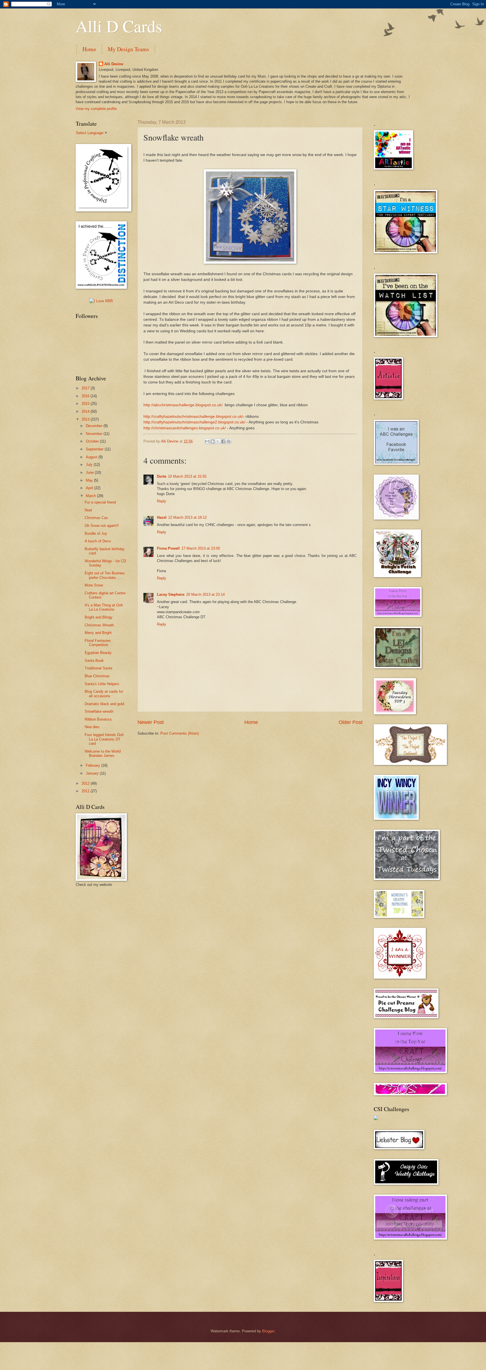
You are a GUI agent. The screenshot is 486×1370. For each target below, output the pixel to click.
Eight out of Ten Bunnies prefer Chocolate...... (105, 575)
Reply (161, 501)
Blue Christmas (97, 676)
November (95, 434)
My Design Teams (128, 49)
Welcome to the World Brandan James (103, 753)
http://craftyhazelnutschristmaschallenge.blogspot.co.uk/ (193, 416)
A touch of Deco (98, 541)
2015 (86, 403)
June (90, 472)
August (92, 457)
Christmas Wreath (99, 625)
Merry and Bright (98, 633)
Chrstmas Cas (96, 518)
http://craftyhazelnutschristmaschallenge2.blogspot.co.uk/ (194, 422)
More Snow (94, 585)
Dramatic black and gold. (105, 704)
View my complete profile (96, 109)
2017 (86, 388)
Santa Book (94, 660)
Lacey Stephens (170, 594)
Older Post (351, 722)
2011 (86, 791)
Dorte (161, 476)
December (95, 426)
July (90, 464)
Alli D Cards (119, 26)
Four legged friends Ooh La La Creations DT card (104, 739)
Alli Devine (113, 64)
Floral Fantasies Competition (98, 642)
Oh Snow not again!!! (102, 525)
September (95, 449)
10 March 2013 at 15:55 (187, 476)
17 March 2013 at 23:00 (200, 548)
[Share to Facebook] (223, 441)
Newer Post (151, 722)
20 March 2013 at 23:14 (205, 594)
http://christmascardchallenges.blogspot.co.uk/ (184, 428)
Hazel (161, 517)
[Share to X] (218, 441)
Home (89, 49)
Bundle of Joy (96, 533)
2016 (86, 396)
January (93, 773)
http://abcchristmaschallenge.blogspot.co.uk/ (182, 405)
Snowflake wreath (99, 711)
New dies (92, 727)
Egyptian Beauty (98, 653)
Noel (88, 510)
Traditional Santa (98, 668)
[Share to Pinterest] (228, 441)
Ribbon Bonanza (98, 719)
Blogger (268, 1331)
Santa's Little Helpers (102, 684)
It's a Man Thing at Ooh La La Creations (104, 607)
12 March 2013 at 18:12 (187, 517)
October (93, 441)
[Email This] (207, 441)
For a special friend (100, 502)
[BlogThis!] (212, 441)
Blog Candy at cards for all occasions (104, 693)
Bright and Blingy (98, 617)
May (90, 480)
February (93, 765)
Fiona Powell (168, 548)
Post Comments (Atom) (179, 733)
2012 (86, 783)
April (90, 488)
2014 (86, 411)
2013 (86, 419)
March (91, 496)
